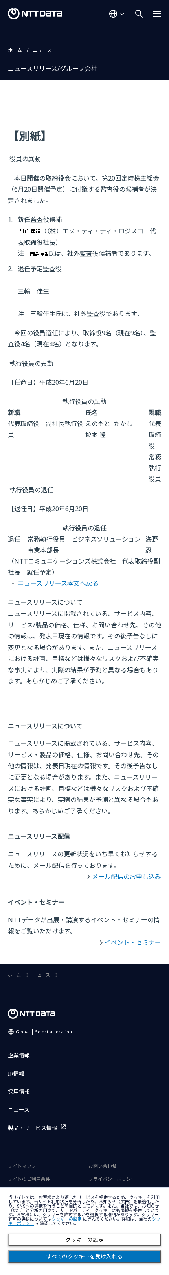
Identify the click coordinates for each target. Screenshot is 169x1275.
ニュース (42, 50)
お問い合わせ (102, 1166)
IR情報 (16, 1073)
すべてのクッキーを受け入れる (84, 1256)
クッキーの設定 (84, 1240)
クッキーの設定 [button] (66, 1219)
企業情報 (19, 1055)
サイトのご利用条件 (29, 1179)
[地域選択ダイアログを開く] (116, 14)
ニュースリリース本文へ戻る (58, 583)
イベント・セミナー (133, 942)
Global (44, 1032)
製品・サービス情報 (32, 1128)
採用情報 (19, 1091)
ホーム (15, 50)
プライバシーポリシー (112, 1179)
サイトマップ (22, 1166)
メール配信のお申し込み (126, 876)
